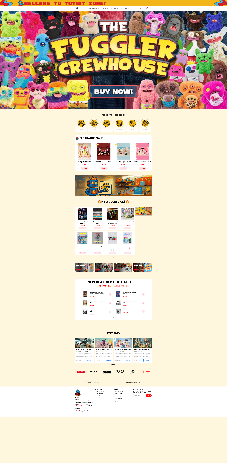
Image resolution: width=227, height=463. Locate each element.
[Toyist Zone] (77, 8)
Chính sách (116, 389)
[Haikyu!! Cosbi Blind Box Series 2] (97, 214)
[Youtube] (79, 410)
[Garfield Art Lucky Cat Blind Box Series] (85, 303)
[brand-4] (120, 371)
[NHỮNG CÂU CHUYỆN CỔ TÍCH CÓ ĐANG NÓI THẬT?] (142, 343)
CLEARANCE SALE (91, 138)
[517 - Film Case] (127, 238)
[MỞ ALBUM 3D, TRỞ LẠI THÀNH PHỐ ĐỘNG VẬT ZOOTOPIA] (123, 343)
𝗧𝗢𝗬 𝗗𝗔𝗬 (113, 333)
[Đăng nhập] (143, 8)
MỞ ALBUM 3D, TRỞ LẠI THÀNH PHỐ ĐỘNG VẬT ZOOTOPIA (123, 350)
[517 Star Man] (82, 238)
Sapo (124, 416)
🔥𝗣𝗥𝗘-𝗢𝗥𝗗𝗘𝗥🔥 (121, 286)
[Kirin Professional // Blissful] (118, 311)
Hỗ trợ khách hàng (98, 389)
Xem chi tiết (89, 360)
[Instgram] (84, 410)
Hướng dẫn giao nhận (100, 396)
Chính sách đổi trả (118, 393)
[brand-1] (81, 371)
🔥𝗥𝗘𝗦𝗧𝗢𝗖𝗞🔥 (104, 286)
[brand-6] (146, 371)
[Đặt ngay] (143, 311)
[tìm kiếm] (140, 8)
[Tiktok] (82, 411)
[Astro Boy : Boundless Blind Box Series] (82, 214)
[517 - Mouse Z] (112, 238)
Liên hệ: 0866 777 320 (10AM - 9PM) (122, 403)
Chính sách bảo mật (119, 391)
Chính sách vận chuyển (120, 396)
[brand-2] (94, 371)
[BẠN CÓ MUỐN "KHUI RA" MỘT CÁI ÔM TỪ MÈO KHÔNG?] (104, 343)
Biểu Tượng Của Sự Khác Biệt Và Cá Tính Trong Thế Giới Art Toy (83, 350)
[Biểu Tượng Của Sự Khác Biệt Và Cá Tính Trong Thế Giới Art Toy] (84, 343)
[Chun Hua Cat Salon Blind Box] (127, 214)
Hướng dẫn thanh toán (100, 393)
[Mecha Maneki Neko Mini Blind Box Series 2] (112, 214)
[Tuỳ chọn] (110, 294)
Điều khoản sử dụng (119, 398)
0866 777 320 (79, 405)
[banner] (113, 185)
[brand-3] (107, 371)
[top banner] (113, 3)
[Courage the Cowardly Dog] (118, 294)
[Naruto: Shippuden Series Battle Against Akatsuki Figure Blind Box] (85, 294)
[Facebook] (76, 410)
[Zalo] (87, 410)
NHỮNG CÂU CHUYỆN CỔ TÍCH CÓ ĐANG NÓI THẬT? (141, 350)
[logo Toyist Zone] (84, 392)
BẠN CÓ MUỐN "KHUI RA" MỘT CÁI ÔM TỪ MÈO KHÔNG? (104, 350)
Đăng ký (149, 395)
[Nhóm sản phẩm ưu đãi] (143, 211)
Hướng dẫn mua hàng (100, 391)
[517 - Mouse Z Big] (97, 238)
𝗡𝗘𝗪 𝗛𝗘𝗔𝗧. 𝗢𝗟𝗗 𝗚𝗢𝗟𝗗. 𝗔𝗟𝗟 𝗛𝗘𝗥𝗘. (113, 282)
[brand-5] (133, 371)
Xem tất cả (113, 257)
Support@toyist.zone (89, 405)
